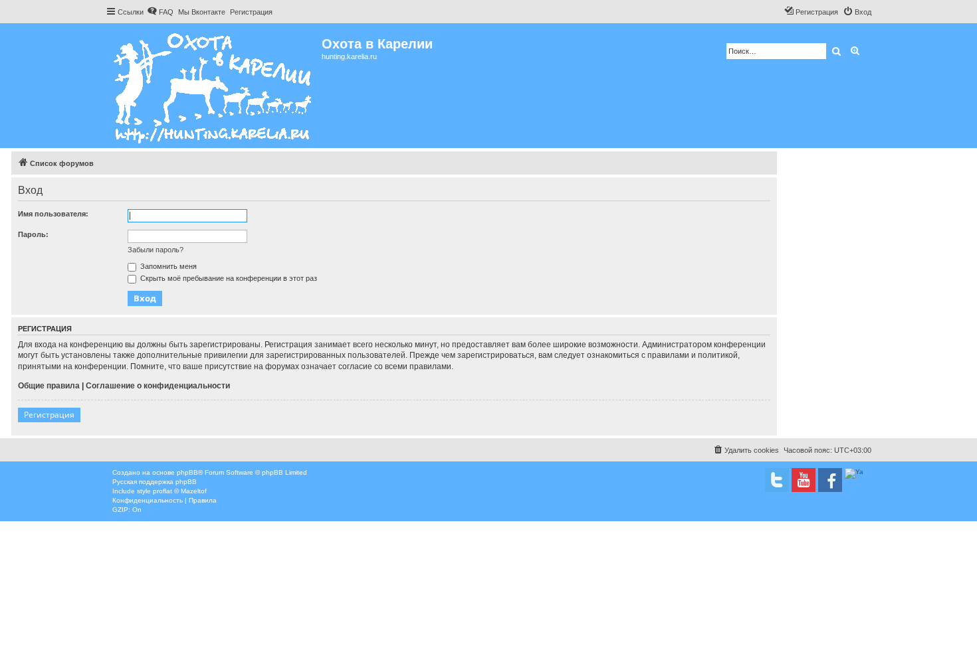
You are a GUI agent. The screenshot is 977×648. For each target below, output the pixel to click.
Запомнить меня (167, 266)
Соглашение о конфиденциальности (158, 385)
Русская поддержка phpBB (154, 481)
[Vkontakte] (777, 480)
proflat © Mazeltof (180, 491)
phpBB (187, 472)
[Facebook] (830, 480)
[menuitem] (160, 12)
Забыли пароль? (155, 250)
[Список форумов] (214, 86)
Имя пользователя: (53, 214)
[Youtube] (803, 480)
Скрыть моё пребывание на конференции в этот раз (227, 278)
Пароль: (33, 234)
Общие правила (49, 385)
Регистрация (49, 414)
